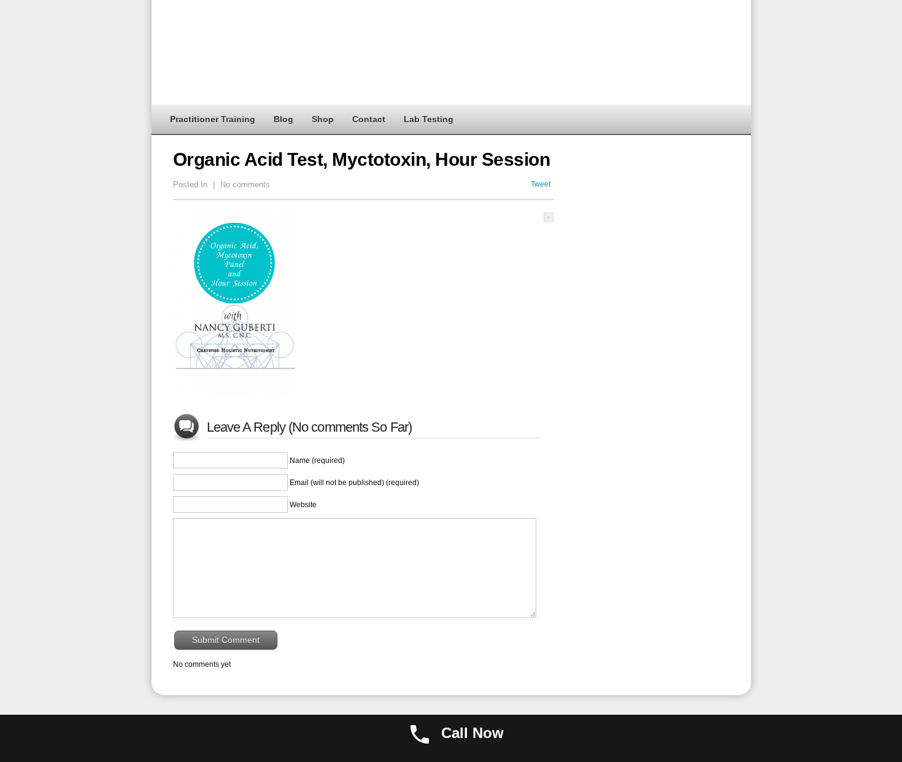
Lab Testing (428, 119)
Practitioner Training (212, 119)
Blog (283, 119)
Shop (323, 119)
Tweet (540, 184)
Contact (368, 119)
